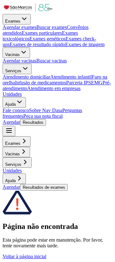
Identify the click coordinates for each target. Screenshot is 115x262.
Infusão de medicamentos (40, 82)
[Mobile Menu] (9, 131)
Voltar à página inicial (24, 256)
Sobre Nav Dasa (45, 110)
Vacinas (12, 54)
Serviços (13, 70)
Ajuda (10, 104)
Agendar (11, 122)
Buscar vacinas (51, 60)
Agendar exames (19, 27)
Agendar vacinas (19, 60)
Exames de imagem (84, 44)
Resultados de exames (44, 187)
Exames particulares (42, 33)
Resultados (33, 122)
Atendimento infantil (71, 77)
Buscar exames (51, 27)
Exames (12, 21)
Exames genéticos (47, 38)
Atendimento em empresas (53, 88)
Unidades (12, 94)
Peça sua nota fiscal (43, 116)
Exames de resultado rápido (37, 44)
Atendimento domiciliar (26, 77)
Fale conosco (16, 110)
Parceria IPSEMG (84, 82)
